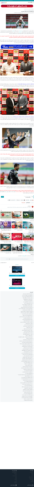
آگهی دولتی (32, 481)
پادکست (16, 474)
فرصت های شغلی (31, 478)
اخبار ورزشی (15, 473)
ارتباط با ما (32, 473)
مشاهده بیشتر (16, 264)
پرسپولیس (20, 32)
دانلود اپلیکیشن (31, 472)
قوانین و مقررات (24, 255)
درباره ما (32, 475)
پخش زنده (15, 482)
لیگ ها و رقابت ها (15, 475)
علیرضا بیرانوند (21, 30)
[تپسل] (1, 45)
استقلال (13, 30)
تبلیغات (32, 474)
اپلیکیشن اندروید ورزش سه (4, 2)
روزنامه (16, 478)
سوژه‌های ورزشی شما (14, 472)
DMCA (32, 480)
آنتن (16, 480)
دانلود (2, 196)
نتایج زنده (16, 479)
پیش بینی (16, 481)
